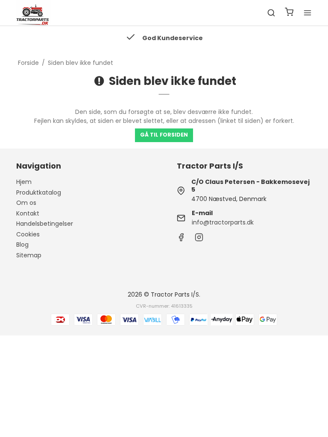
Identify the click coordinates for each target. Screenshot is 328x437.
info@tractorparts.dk (223, 222)
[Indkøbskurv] (289, 13)
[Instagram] (199, 239)
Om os (26, 202)
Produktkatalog (38, 192)
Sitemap (28, 255)
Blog (22, 244)
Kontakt (27, 213)
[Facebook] (181, 239)
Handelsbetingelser (44, 223)
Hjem (24, 182)
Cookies (28, 234)
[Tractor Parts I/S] (33, 13)
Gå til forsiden (164, 134)
